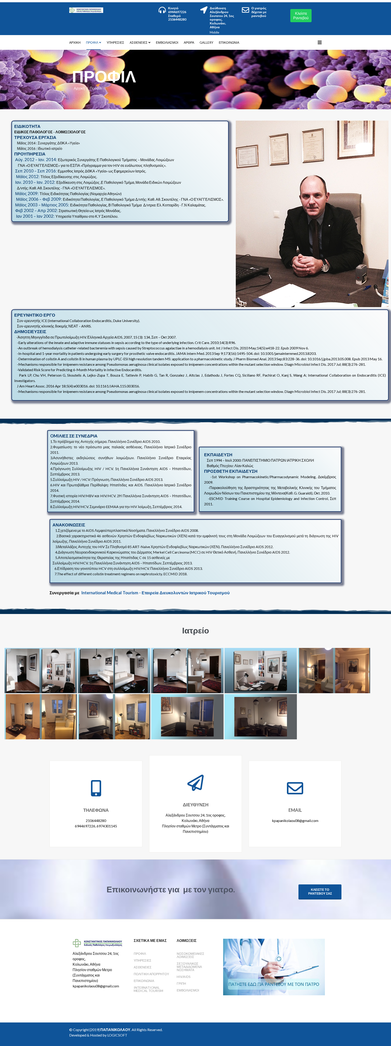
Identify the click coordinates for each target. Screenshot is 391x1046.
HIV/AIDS (184, 977)
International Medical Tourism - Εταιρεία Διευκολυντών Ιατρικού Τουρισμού (155, 592)
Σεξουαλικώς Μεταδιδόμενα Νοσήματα (189, 967)
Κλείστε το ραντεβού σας (320, 892)
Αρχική (75, 42)
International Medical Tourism (148, 989)
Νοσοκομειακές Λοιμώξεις (190, 955)
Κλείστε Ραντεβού (301, 15)
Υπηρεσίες (115, 42)
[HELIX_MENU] (320, 42)
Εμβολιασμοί (167, 42)
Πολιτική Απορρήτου (151, 974)
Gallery (206, 42)
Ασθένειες (139, 42)
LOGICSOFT (117, 1035)
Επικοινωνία (229, 42)
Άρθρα (189, 42)
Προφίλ (92, 42)
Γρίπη (181, 983)
